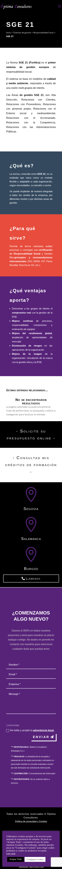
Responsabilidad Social (43, 32)
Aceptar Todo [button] (15, 859)
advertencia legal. (43, 730)
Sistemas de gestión (22, 32)
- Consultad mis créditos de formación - (31, 464)
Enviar (41, 737)
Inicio (8, 32)
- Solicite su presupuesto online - (31, 434)
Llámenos (33, 578)
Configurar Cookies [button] (35, 859)
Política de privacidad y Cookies (31, 821)
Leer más (10, 853)
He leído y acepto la (32, 730)
